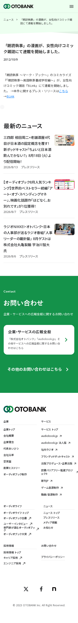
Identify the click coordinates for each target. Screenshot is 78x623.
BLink (10, 96)
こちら (63, 91)
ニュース (8, 19)
